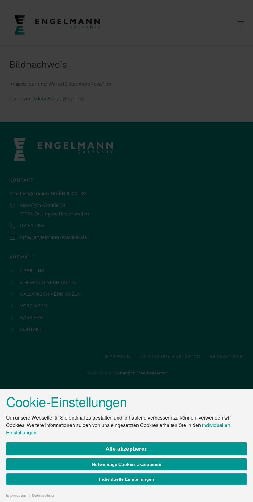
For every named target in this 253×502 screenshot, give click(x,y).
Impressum (16, 495)
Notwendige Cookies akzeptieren (126, 464)
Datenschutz (43, 495)
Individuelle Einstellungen (126, 479)
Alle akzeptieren (127, 449)
